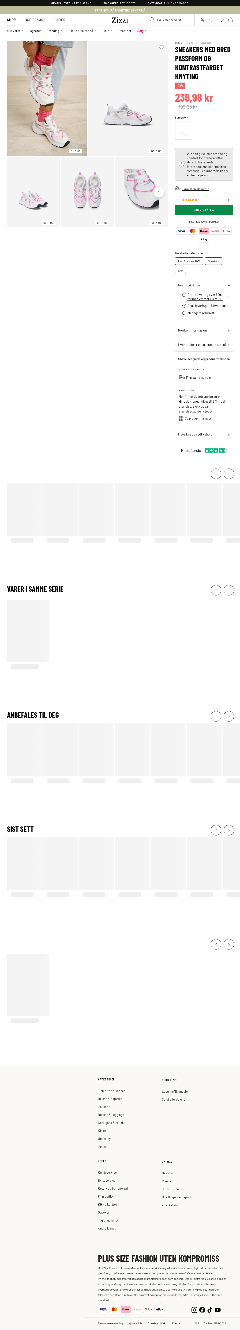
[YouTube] (218, 1309)
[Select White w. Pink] (183, 130)
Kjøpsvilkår (135, 1323)
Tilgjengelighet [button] (108, 1220)
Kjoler (102, 1131)
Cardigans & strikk (111, 1123)
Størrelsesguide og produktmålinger (203, 359)
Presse (167, 1181)
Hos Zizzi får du (189, 285)
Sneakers (206, 42)
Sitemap (176, 1323)
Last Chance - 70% (189, 261)
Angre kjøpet (107, 1228)
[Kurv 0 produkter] (230, 19)
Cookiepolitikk (156, 1323)
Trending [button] (53, 31)
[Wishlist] (161, 47)
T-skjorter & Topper (111, 1091)
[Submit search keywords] (152, 19)
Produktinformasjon (192, 330)
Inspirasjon (35, 20)
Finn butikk (105, 1196)
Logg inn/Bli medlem (176, 1091)
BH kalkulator (107, 1204)
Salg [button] (140, 31)
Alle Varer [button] (13, 31)
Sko (191, 42)
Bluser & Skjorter (110, 1099)
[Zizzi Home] (120, 19)
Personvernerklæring (110, 1323)
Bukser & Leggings (111, 1115)
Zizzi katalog (170, 1205)
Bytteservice (107, 1180)
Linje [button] (106, 31)
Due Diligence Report (176, 1197)
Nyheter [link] (35, 31)
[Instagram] (194, 1309)
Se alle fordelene (173, 1099)
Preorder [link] (125, 31)
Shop (11, 20)
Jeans (102, 1147)
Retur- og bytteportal (113, 1188)
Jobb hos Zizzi (172, 1189)
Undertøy (104, 1139)
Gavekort (104, 1212)
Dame (178, 42)
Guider (60, 20)
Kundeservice (107, 1172)
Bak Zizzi (168, 1173)
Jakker (103, 1107)
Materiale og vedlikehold (195, 434)
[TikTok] (210, 1309)
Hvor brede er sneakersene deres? (202, 344)
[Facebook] (202, 1309)
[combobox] (170, 20)
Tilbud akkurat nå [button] (81, 31)
